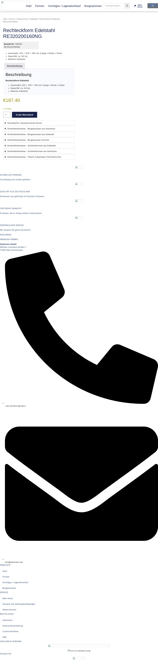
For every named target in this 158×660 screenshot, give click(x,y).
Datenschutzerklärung (12, 625)
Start (28, 5)
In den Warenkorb (24, 115)
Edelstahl (34, 19)
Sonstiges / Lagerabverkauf (64, 5)
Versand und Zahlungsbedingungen (18, 604)
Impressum (7, 620)
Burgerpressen (93, 5)
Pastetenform (23, 19)
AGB (4, 637)
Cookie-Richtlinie (10, 631)
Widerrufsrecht (9, 609)
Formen (39, 5)
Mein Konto (7, 598)
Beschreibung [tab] (14, 66)
